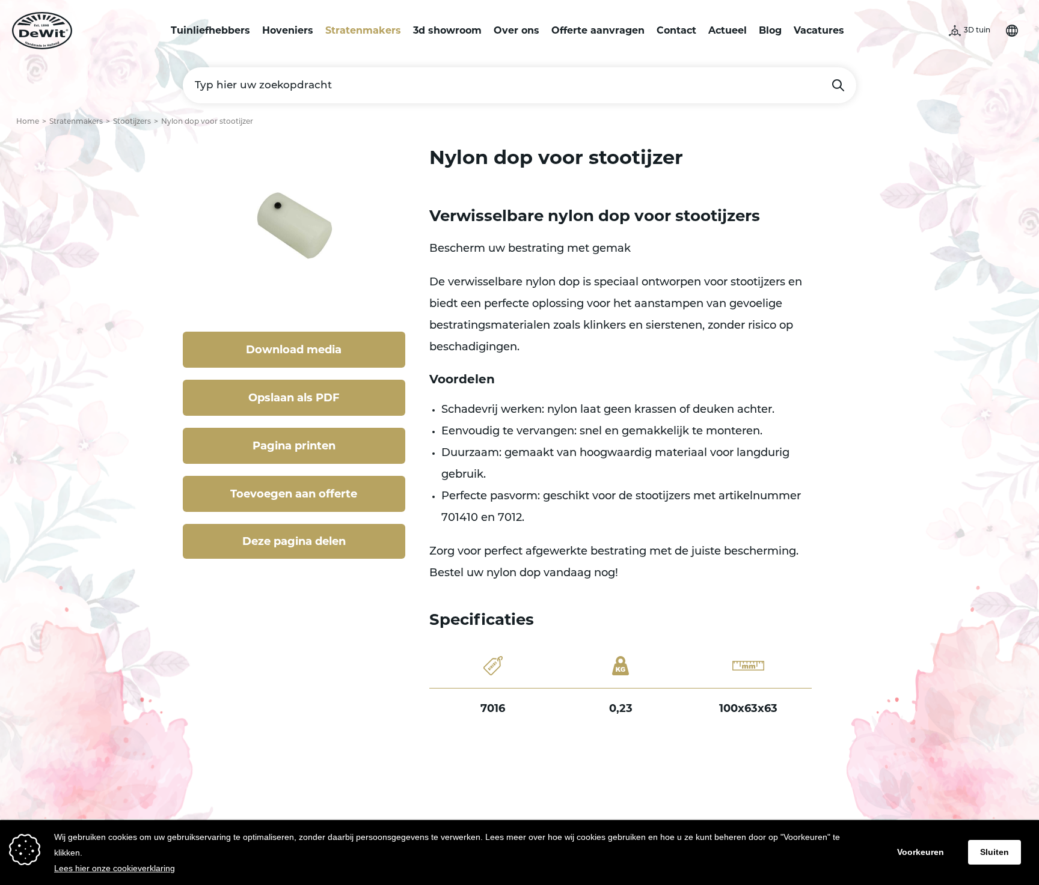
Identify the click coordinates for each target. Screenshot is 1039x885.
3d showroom (447, 30)
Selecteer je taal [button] (1012, 31)
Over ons (516, 30)
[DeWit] (42, 30)
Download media (294, 349)
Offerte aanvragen (598, 30)
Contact (676, 30)
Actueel (727, 30)
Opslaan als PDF (294, 397)
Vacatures (819, 30)
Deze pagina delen (294, 541)
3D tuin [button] (977, 30)
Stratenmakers (363, 30)
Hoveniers (287, 30)
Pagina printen (294, 445)
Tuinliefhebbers (210, 30)
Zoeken (838, 85)
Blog (770, 30)
